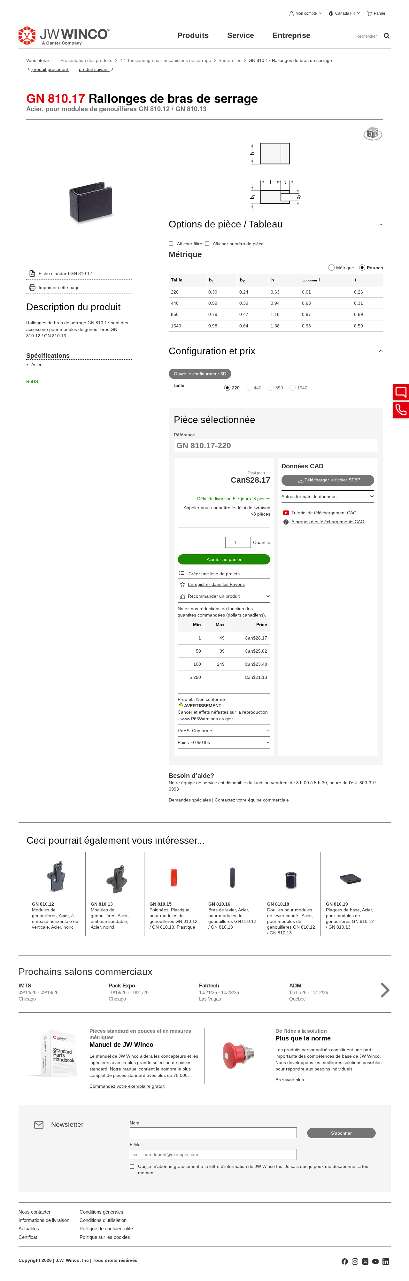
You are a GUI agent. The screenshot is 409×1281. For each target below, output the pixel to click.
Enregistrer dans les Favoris (216, 584)
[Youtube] (375, 1261)
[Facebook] (345, 1261)
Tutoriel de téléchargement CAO (324, 512)
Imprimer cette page (59, 287)
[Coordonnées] (401, 410)
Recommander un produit (214, 596)
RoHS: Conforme (195, 730)
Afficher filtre (189, 243)
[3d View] (373, 134)
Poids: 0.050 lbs (194, 742)
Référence (184, 434)
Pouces (375, 267)
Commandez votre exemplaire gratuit (127, 1086)
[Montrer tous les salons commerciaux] (385, 988)
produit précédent (50, 69)
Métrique (345, 267)
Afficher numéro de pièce (238, 243)
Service (240, 35)
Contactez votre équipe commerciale (252, 799)
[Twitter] (365, 1261)
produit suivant (94, 69)
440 (257, 387)
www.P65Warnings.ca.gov (207, 718)
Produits (193, 35)
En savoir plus (289, 1079)
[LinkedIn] (386, 1261)
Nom (134, 1122)
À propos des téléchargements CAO (327, 521)
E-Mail (136, 1144)
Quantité (261, 542)
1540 (302, 387)
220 (236, 387)
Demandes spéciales (190, 799)
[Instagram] (355, 1261)
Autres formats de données (309, 496)
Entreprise (291, 35)
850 (279, 387)
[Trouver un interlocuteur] (401, 392)
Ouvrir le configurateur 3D (200, 373)
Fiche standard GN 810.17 (65, 273)
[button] (305, 13)
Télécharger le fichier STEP (332, 479)
